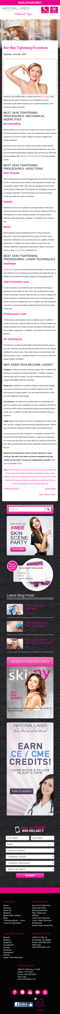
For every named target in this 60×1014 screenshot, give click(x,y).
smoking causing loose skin (41, 480)
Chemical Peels (39, 908)
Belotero (7, 940)
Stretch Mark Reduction (42, 925)
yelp (45, 992)
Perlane (6, 947)
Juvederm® (8, 945)
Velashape (23, 484)
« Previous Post (11, 489)
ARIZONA (22, 573)
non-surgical (46, 97)
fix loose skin (10, 473)
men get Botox (20, 250)
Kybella (30, 473)
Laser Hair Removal (41, 918)
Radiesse (7, 950)
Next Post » (51, 489)
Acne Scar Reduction (41, 905)
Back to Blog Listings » (48, 495)
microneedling (38, 473)
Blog (5, 918)
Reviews (7, 913)
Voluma (6, 955)
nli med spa (41, 477)
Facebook (15, 992)
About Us (7, 910)
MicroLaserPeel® (39, 910)
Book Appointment (30, 2)
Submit (30, 875)
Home (6, 905)
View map (36, 945)
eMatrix (35, 915)
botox (27, 470)
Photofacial (37, 923)
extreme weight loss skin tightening (43, 470)
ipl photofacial (21, 473)
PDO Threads (51, 477)
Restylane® (8, 952)
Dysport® (7, 942)
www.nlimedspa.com (41, 947)
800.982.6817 (45, 942)
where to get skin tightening (38, 484)
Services (7, 908)
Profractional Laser (12, 480)
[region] (30, 770)
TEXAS (21, 576)
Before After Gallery (12, 915)
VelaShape (7, 270)
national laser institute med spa (21, 477)
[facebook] (24, 1004)
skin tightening (25, 480)
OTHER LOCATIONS (26, 578)
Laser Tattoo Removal (41, 920)
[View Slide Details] (30, 768)
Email (37, 992)
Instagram (22, 992)
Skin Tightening (39, 913)
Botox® (6, 937)
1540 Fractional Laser (16, 470)
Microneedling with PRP (32, 156)
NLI (35, 477)
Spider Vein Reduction (13, 957)
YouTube (30, 992)
